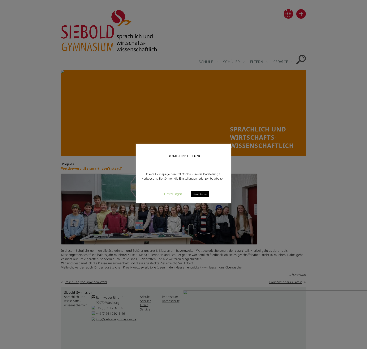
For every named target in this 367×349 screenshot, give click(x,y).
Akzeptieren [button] (200, 194)
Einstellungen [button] (173, 194)
